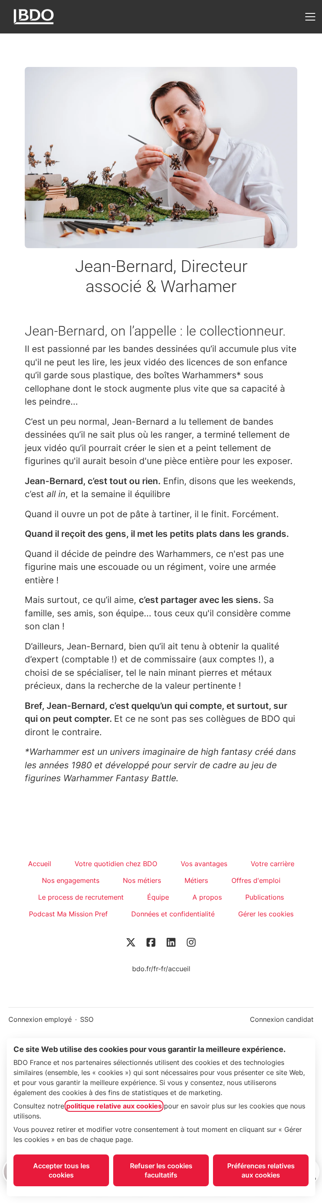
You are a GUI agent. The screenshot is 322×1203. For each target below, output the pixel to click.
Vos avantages (204, 863)
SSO (86, 1019)
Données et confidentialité (173, 914)
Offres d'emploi (255, 880)
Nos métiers (142, 880)
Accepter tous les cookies (61, 1170)
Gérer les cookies (265, 914)
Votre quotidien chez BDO (116, 863)
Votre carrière (272, 863)
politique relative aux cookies (114, 1106)
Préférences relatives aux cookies (261, 1170)
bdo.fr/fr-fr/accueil (161, 968)
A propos (207, 897)
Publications (264, 897)
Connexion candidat (282, 1019)
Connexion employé (40, 1019)
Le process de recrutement (81, 897)
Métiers (196, 880)
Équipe (158, 897)
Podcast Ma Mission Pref (68, 914)
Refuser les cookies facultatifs (161, 1170)
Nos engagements (70, 880)
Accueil (39, 863)
